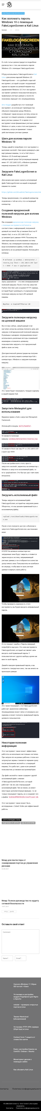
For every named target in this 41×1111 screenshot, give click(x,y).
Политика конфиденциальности (27, 1108)
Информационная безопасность (13, 13)
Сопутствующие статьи (11, 820)
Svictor (4, 30)
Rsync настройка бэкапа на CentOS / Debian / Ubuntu (25, 1050)
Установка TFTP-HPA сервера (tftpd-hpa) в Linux (26, 1028)
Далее (12, 911)
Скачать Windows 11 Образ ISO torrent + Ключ (25, 985)
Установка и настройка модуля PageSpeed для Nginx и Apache (26, 996)
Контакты (9, 1108)
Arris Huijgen (6, 105)
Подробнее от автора (11, 823)
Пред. (6, 911)
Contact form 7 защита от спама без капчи (24, 1038)
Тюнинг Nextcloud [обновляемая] (21, 1018)
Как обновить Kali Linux (23, 1070)
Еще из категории (28, 823)
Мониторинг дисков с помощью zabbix (23, 1060)
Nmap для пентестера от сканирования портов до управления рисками (20, 863)
